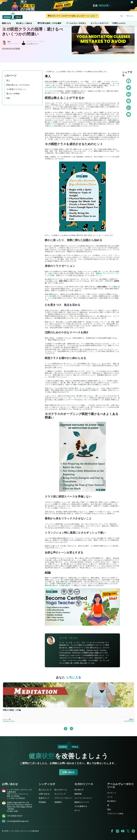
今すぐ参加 (90, 16)
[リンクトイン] (128, 94)
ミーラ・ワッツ (13, 44)
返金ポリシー (44, 798)
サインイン (129, 16)
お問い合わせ (68, 772)
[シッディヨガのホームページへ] (12, 15)
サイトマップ (59, 794)
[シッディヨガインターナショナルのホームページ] (68, 745)
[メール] (128, 114)
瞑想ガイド (50, 124)
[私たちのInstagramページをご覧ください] (117, 831)
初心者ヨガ (78, 790)
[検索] (121, 16)
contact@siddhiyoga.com (18, 821)
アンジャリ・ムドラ (81, 398)
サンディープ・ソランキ (35, 41)
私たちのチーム (60, 790)
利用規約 (42, 802)
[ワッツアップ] (128, 107)
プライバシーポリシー (63, 798)
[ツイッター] (128, 87)
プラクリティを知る (115, 813)
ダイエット (111, 793)
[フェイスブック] (128, 80)
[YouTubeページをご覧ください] (122, 831)
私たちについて (45, 790)
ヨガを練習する (80, 806)
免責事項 (58, 802)
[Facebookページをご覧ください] (112, 831)
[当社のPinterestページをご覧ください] (133, 831)
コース (110, 797)
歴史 (109, 809)
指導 (115, 287)
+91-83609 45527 (14, 816)
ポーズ (77, 810)
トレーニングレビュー (83, 798)
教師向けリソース (81, 802)
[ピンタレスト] (128, 101)
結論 (8, 98)
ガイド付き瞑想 (50, 296)
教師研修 (78, 794)
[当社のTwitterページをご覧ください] (128, 831)
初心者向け (111, 801)
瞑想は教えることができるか (18, 85)
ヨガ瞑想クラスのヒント (16, 89)
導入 (8, 80)
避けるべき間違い (13, 93)
